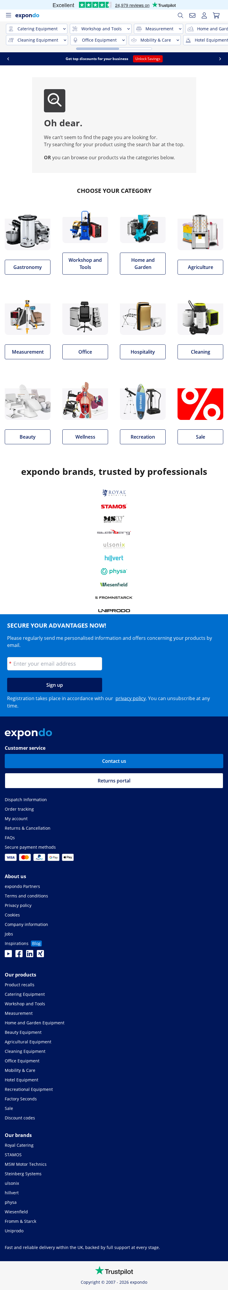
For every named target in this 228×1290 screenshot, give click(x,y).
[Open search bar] (180, 15)
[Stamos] (114, 506)
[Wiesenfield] (114, 584)
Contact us (114, 761)
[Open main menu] (8, 15)
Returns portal (114, 780)
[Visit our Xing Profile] (40, 955)
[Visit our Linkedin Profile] (29, 955)
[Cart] (216, 15)
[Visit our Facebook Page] (19, 955)
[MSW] (114, 519)
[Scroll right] (214, 58)
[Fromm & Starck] (114, 597)
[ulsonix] (114, 545)
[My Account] (204, 15)
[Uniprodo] (114, 610)
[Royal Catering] (114, 493)
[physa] (114, 571)
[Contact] (192, 15)
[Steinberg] (114, 532)
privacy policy (130, 698)
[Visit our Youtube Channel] (8, 955)
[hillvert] (114, 558)
